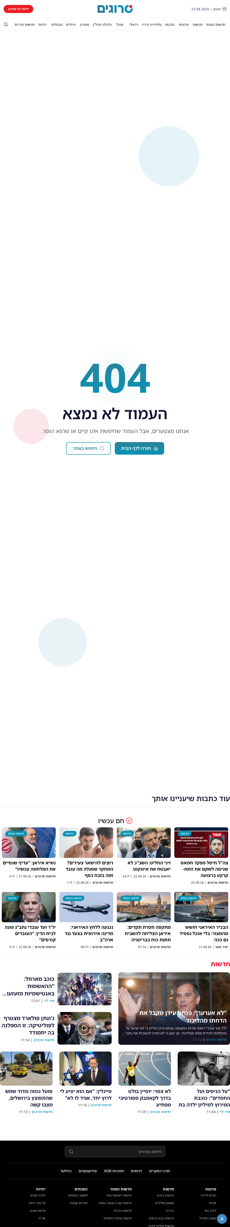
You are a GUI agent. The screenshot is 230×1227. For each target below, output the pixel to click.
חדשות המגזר (215, 24)
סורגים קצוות (79, 1203)
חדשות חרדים (25, 24)
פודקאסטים (88, 1170)
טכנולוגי (57, 24)
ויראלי (133, 24)
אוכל (119, 24)
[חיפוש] (6, 24)
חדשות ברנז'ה (122, 1210)
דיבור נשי (210, 1210)
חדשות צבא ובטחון (161, 1218)
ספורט (84, 24)
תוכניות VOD (114, 1170)
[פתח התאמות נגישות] (221, 1218)
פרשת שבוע (37, 1210)
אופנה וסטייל (207, 1218)
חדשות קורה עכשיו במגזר (115, 1203)
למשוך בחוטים (78, 1195)
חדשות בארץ (165, 1195)
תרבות (169, 24)
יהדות (42, 24)
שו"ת (42, 1218)
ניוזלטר (65, 1170)
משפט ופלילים (164, 1203)
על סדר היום (37, 1203)
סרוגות (184, 24)
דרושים (136, 1170)
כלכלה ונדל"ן (102, 24)
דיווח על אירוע (18, 9)
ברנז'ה (170, 1210)
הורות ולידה (208, 1195)
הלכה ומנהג (37, 1195)
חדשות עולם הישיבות (118, 1218)
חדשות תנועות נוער (119, 1195)
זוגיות (212, 1203)
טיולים (71, 24)
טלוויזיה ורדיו (152, 24)
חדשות (198, 24)
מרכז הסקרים (159, 1170)
